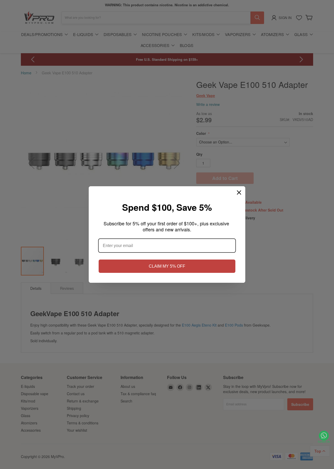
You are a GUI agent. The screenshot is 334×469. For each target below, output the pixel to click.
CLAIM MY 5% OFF (167, 266)
